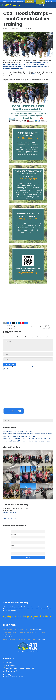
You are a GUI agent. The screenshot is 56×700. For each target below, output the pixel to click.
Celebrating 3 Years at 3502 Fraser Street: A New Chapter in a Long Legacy (27, 439)
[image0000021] (44, 458)
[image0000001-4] (11, 491)
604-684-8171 (10, 665)
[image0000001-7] (44, 474)
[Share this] (9, 323)
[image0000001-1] (11, 474)
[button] (40, 5)
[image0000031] (28, 458)
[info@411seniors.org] (4, 663)
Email (12, 540)
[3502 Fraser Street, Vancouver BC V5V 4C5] (4, 668)
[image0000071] (11, 458)
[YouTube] (51, 1)
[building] (2, 5)
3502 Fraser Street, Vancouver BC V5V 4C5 (20, 668)
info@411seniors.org (9, 512)
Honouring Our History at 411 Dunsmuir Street (17, 431)
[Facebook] (46, 1)
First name (13, 529)
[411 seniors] (28, 491)
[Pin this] (22, 323)
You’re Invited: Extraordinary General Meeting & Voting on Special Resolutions (28, 434)
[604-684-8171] (4, 665)
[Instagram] (53, 1)
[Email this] (5, 323)
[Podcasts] (16, 671)
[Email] (5, 518)
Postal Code (14, 551)
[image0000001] (28, 474)
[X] (48, 1)
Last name (13, 534)
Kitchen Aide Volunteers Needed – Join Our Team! (19, 436)
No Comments (26, 28)
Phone (12, 545)
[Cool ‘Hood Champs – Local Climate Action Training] (28, 33)
